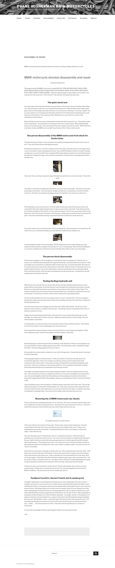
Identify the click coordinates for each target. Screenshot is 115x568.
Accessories (83, 18)
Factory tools (61, 18)
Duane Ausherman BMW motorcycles (56, 6)
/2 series (27, 18)
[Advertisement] (57, 34)
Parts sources (72, 18)
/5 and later (36, 18)
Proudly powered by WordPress (25, 563)
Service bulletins (49, 18)
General (19, 18)
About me (93, 18)
